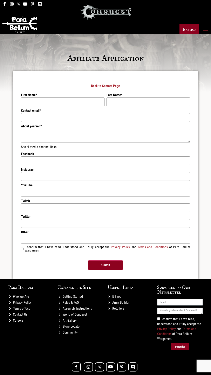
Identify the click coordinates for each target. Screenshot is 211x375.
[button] (189, 29)
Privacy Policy (120, 247)
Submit (105, 265)
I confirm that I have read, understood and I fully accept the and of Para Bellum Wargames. (179, 329)
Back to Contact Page (105, 86)
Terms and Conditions (153, 247)
